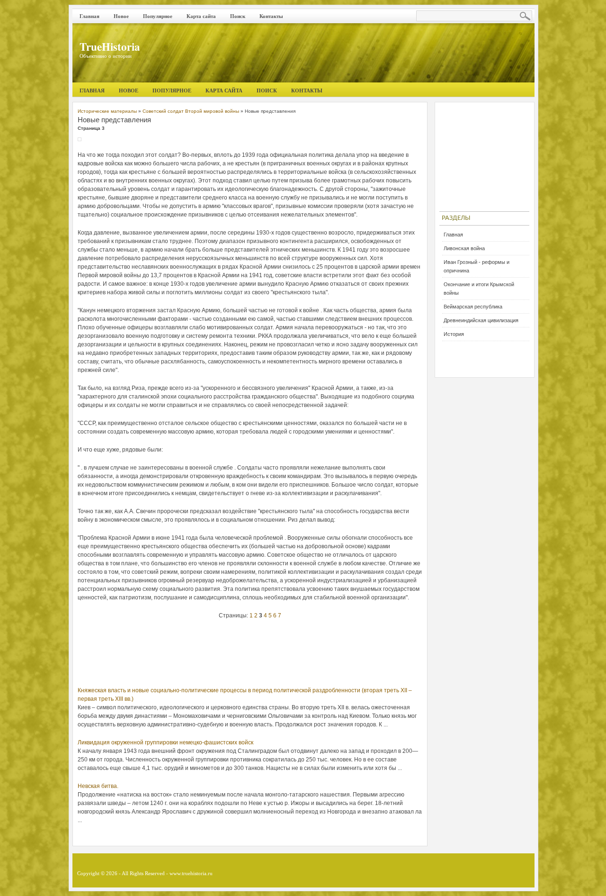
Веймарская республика (473, 306)
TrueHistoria (110, 46)
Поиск (237, 16)
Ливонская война (464, 248)
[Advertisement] (250, 655)
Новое (121, 16)
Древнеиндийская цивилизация (481, 320)
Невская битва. (98, 786)
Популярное (157, 16)
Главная (89, 16)
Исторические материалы (107, 111)
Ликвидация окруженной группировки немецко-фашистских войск (165, 742)
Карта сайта (201, 16)
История (454, 334)
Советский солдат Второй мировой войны (191, 111)
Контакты (271, 16)
